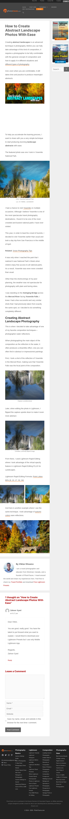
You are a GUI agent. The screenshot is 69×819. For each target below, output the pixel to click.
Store (40, 9)
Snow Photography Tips (22, 251)
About (5, 762)
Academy (59, 0)
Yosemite (27, 208)
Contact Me (50, 0)
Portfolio (42, 0)
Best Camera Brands (61, 756)
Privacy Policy (7, 765)
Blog (24, 7)
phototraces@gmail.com (9, 760)
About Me (34, 0)
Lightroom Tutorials (34, 753)
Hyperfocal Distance (20, 784)
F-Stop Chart (18, 763)
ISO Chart (18, 772)
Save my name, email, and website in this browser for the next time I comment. (24, 721)
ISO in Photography (20, 760)
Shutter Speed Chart (20, 770)
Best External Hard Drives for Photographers (61, 784)
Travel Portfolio (16, 582)
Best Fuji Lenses (60, 779)
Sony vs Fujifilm (60, 775)
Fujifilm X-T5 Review (61, 777)
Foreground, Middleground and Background (47, 779)
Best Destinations (28, 9)
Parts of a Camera (61, 763)
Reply (10, 660)
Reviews (54, 7)
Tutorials (43, 7)
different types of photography (17, 64)
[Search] (66, 69)
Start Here (32, 7)
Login (66, 1)
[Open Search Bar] (23, 12)
